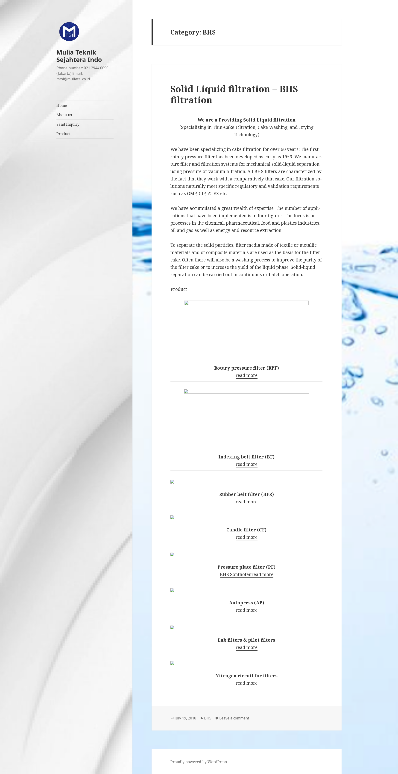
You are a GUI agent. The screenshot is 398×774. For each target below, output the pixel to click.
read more (247, 375)
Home (61, 105)
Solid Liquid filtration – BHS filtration (234, 94)
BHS (207, 718)
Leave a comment (234, 718)
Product (63, 133)
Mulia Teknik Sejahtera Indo (79, 56)
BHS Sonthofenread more (246, 574)
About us (64, 114)
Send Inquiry (67, 124)
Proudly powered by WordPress (198, 761)
